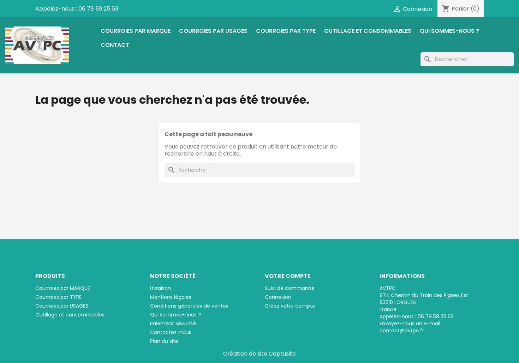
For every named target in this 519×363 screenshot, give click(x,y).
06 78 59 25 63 (98, 9)
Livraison (160, 288)
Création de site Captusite (259, 354)
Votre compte (288, 276)
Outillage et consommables (367, 31)
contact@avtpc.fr (402, 330)
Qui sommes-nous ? (449, 31)
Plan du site (164, 341)
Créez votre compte (290, 305)
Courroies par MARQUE (136, 31)
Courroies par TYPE (286, 31)
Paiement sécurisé (173, 323)
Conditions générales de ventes (189, 305)
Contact (115, 45)
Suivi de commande (290, 288)
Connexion (278, 297)
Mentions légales (170, 297)
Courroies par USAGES (213, 31)
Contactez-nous (170, 332)
